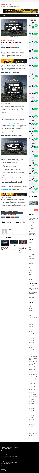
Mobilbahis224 (31, 401)
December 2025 (31, 254)
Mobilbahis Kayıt (31, 381)
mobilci (5, 44)
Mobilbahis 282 (31, 336)
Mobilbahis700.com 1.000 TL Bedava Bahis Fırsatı (13, 247)
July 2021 (30, 268)
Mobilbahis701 (31, 426)
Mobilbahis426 (31, 415)
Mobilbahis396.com (32, 413)
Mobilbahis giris (31, 371)
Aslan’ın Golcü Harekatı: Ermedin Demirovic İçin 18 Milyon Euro (33, 218)
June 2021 (30, 270)
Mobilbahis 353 (31, 347)
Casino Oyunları (31, 310)
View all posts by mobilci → (12, 231)
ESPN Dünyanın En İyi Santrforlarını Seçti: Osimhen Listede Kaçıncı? (33, 223)
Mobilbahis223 (31, 399)
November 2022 (31, 258)
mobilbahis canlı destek (9, 39)
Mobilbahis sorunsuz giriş (33, 396)
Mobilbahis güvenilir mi (33, 376)
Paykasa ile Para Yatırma (33, 433)
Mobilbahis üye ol (4, 214)
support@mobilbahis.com (7, 165)
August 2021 (31, 267)
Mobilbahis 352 (31, 345)
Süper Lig (30, 435)
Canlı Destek (18, 0)
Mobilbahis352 (31, 405)
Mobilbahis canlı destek (13, 108)
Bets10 (30, 304)
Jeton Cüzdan (31, 324)
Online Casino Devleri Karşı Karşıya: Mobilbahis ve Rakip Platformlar (22, 248)
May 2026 (30, 247)
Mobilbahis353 (31, 406)
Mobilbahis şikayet (14, 160)
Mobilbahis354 (31, 408)
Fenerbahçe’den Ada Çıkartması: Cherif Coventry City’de (32, 227)
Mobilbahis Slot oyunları (33, 394)
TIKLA (36, 33)
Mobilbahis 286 (31, 344)
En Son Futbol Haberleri (33, 317)
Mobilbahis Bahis (31, 351)
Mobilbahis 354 (31, 349)
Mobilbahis (6, 4)
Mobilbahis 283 (31, 338)
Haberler (30, 322)
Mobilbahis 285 (31, 342)
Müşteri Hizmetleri (24, 0)
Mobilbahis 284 (31, 340)
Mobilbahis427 (31, 417)
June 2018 (30, 279)
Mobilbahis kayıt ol (7, 206)
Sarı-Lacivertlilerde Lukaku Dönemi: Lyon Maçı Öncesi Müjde (32, 234)
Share (4, 47)
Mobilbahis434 (31, 421)
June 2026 (30, 245)
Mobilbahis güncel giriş (18, 39)
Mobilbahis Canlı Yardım (33, 361)
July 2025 (30, 256)
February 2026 (31, 252)
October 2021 (31, 265)
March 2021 (31, 272)
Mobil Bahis (31, 328)
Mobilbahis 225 (31, 335)
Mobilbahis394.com (32, 410)
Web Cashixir (31, 437)
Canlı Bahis (30, 308)
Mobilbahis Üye (31, 398)
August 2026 (31, 242)
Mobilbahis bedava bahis (33, 352)
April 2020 (30, 276)
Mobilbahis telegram (6, 173)
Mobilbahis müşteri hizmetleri (7, 189)
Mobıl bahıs (31, 429)
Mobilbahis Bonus (32, 354)
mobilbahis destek (32, 369)
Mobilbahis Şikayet (11, 40)
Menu (4, 15)
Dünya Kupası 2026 (32, 313)
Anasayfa (8, 0)
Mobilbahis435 (31, 422)
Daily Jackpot (31, 312)
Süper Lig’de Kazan (30, 0)
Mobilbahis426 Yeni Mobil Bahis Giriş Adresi (4, 248)
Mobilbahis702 (31, 428)
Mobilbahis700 (31, 424)
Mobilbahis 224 (31, 333)
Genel (30, 319)
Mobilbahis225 (31, 403)
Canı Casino (31, 306)
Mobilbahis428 (31, 419)
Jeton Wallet (31, 326)
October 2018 (31, 277)
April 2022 (30, 261)
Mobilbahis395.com (32, 412)
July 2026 (30, 244)
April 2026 (30, 249)
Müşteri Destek (31, 431)
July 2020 (30, 274)
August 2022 (31, 260)
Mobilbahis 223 (31, 331)
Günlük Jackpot (31, 320)
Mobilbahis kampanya (32, 378)
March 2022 (31, 263)
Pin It (13, 47)
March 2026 (31, 251)
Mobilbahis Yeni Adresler (12, 214)
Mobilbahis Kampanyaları (33, 379)
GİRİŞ (36, 25)
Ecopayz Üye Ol (31, 315)
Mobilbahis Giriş (13, 0)
